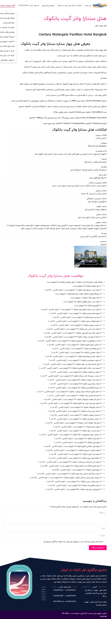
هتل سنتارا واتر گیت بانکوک (75, 18)
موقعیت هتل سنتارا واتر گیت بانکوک (55, 276)
